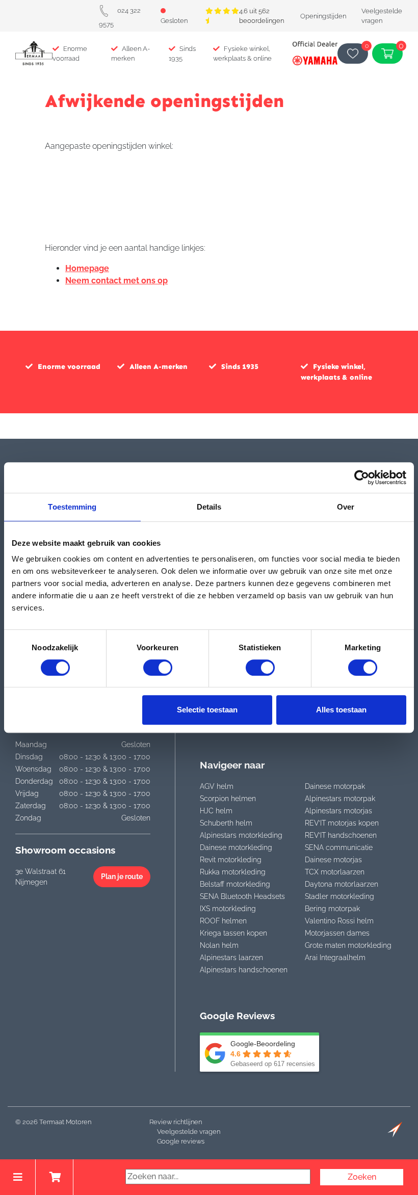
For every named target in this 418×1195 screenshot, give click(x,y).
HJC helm (216, 811)
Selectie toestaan (207, 709)
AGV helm (216, 786)
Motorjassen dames (337, 933)
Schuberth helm (226, 823)
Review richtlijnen (175, 1122)
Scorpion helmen (228, 798)
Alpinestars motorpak (340, 798)
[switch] (157, 667)
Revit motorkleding (231, 860)
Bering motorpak (332, 909)
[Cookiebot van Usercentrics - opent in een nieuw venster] (361, 477)
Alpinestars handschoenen (244, 970)
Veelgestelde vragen (188, 1131)
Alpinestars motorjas (338, 811)
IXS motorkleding (228, 909)
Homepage (87, 268)
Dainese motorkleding (236, 847)
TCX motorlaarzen (334, 872)
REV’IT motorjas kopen (342, 823)
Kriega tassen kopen (233, 933)
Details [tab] (209, 506)
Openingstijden (323, 16)
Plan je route (122, 876)
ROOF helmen (223, 921)
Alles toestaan (341, 709)
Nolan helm (219, 945)
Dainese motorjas (333, 860)
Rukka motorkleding (233, 872)
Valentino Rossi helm (339, 921)
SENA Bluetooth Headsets (242, 896)
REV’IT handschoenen (341, 835)
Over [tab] (345, 506)
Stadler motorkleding (339, 896)
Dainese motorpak (335, 786)
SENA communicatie (339, 847)
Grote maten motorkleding (348, 945)
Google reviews (180, 1141)
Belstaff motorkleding (235, 884)
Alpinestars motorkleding (241, 835)
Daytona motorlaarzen (341, 884)
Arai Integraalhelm (335, 957)
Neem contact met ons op (116, 280)
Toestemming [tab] (72, 506)
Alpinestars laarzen (231, 957)
